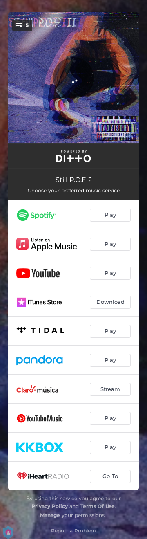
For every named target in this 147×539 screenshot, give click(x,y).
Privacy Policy (49, 506)
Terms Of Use (97, 506)
